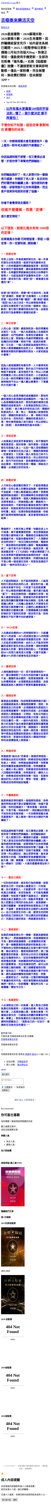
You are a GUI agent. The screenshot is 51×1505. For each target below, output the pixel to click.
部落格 (9, 94)
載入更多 (5, 1074)
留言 (34, 1054)
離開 (15, 1500)
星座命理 (22, 86)
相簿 (8, 91)
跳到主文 (5, 27)
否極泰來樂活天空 (18, 20)
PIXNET (12, 1466)
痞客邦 (28, 1054)
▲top (3, 1069)
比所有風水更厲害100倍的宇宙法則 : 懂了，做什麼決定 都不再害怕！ (27, 113)
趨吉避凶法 (22, 1065)
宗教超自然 (22, 1061)
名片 (8, 98)
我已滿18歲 (6, 1500)
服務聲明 (28, 1469)
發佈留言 (5, 1090)
